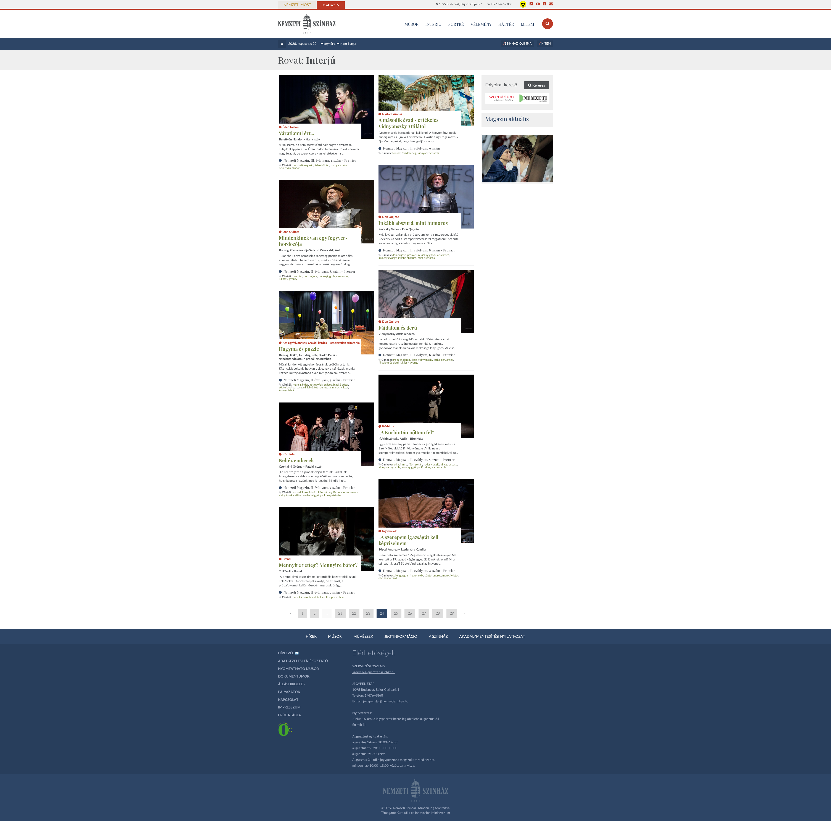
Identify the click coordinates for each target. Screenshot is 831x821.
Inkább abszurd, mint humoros (413, 223)
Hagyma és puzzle (299, 349)
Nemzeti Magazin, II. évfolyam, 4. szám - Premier (419, 570)
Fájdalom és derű (397, 327)
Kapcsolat (288, 700)
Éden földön (322, 165)
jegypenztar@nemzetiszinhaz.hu (385, 701)
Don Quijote (399, 255)
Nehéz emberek (296, 460)
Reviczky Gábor (427, 255)
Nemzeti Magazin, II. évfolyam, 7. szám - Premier (319, 380)
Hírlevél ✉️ (288, 653)
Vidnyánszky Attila (428, 153)
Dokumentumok (293, 676)
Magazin (330, 5)
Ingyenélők (416, 575)
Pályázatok (289, 692)
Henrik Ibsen (300, 597)
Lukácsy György (387, 258)
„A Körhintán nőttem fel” (406, 432)
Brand (312, 597)
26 (410, 613)
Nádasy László (431, 464)
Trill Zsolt (322, 597)
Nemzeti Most (297, 5)
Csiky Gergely (400, 575)
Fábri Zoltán (415, 464)
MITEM (527, 24)
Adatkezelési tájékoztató (303, 661)
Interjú (433, 24)
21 (340, 613)
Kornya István (338, 165)
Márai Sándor (300, 384)
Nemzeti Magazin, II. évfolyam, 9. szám (411, 148)
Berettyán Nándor (289, 168)
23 (368, 613)
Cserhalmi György (312, 495)
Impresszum (289, 707)
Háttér (506, 24)
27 (424, 613)
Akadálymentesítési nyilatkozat (492, 636)
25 (396, 613)
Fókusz (396, 153)
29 (452, 613)
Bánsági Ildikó (305, 387)
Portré (456, 24)
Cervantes (443, 255)
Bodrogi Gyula (327, 276)
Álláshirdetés (291, 684)
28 (438, 613)
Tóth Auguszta (322, 387)
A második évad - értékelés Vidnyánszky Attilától (408, 123)
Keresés (538, 85)
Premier (412, 255)
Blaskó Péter (340, 384)
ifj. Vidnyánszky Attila (433, 467)
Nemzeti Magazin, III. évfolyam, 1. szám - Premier (319, 160)
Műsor (335, 636)
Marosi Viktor (340, 387)
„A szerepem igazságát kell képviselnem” (408, 540)
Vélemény (481, 24)
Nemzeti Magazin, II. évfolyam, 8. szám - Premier (419, 250)
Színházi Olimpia (518, 43)
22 (354, 613)
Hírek (311, 636)
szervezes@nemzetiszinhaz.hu (373, 672)
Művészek (363, 636)
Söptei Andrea (287, 387)
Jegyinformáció (401, 636)
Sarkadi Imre (399, 464)
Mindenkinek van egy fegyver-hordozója (313, 241)
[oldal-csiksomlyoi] (517, 158)
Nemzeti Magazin (303, 165)
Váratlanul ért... (296, 133)
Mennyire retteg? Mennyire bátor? (318, 565)
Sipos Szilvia (336, 597)
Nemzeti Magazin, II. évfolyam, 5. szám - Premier (419, 459)
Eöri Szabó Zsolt (387, 578)
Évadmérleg (409, 153)
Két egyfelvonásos (320, 384)
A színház (438, 636)
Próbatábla (289, 715)
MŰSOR (411, 24)
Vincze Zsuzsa (449, 464)
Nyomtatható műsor (298, 669)
